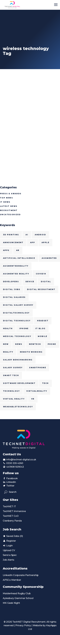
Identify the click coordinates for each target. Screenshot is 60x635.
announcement (13, 242)
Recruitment (8, 210)
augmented (49, 258)
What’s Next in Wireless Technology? (23, 128)
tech (45, 383)
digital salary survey (18, 305)
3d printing (11, 235)
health (8, 328)
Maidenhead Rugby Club (17, 593)
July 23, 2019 (8, 120)
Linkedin (11, 482)
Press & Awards (10, 194)
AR (17, 250)
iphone (23, 328)
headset (42, 321)
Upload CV (9, 550)
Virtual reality (14, 399)
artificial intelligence (19, 258)
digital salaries (14, 297)
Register (11, 540)
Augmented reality (16, 274)
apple (45, 242)
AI (27, 235)
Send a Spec (10, 555)
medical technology (17, 336)
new (6, 344)
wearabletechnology (18, 407)
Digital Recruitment (41, 289)
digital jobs (11, 289)
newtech (35, 344)
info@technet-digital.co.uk (21, 459)
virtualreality (36, 391)
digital (46, 282)
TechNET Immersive (14, 511)
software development (19, 383)
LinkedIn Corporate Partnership (21, 575)
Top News (6, 198)
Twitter (10, 485)
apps (6, 250)
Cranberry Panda (12, 520)
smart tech (11, 375)
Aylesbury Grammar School (18, 598)
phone (52, 344)
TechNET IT (9, 506)
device (30, 282)
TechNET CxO (11, 516)
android (40, 235)
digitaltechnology (16, 313)
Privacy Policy (23, 625)
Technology (11, 391)
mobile (42, 336)
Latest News (8, 206)
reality (8, 352)
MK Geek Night (11, 603)
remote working (31, 352)
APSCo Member (12, 580)
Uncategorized (10, 214)
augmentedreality (15, 266)
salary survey (12, 368)
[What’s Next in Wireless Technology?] (30, 95)
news (18, 344)
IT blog (40, 328)
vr (32, 399)
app (32, 242)
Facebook (12, 478)
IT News (5, 202)
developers (11, 282)
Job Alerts (8, 559)
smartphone (37, 368)
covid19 (41, 274)
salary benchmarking (18, 360)
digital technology (16, 321)
